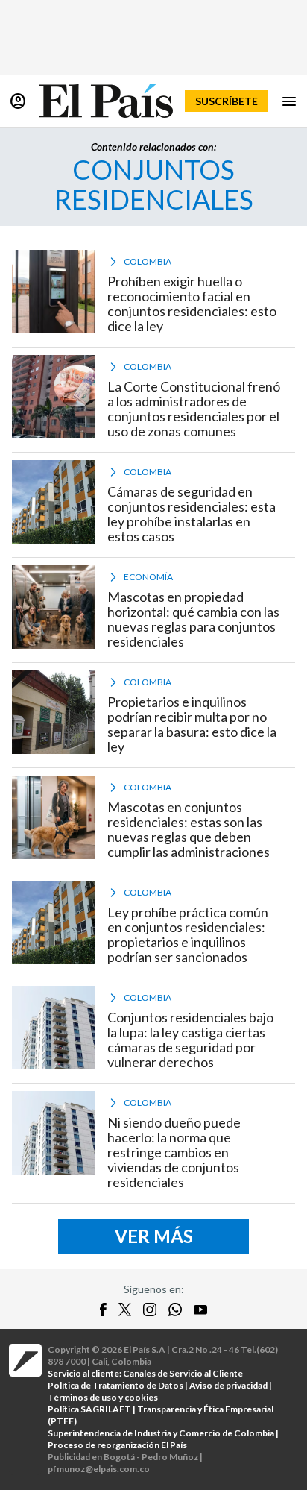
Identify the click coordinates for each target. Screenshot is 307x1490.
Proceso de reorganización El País (117, 1444)
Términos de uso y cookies (103, 1397)
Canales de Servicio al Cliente (183, 1373)
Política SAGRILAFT (89, 1409)
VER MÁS (154, 1236)
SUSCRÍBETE (226, 101)
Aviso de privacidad (228, 1385)
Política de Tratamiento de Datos (115, 1385)
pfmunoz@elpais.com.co (99, 1468)
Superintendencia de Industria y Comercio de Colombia (161, 1433)
